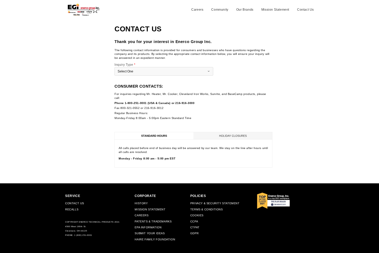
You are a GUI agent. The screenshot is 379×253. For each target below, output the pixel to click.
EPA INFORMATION (148, 227)
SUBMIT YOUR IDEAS (150, 233)
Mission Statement (275, 9)
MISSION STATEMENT (150, 209)
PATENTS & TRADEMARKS (153, 221)
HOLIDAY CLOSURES (233, 135)
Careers (197, 9)
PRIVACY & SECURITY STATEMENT (215, 203)
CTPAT (195, 227)
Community (219, 9)
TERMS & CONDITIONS (206, 209)
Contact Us (305, 9)
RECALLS (71, 209)
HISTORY (141, 203)
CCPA (194, 221)
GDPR (194, 233)
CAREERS (141, 215)
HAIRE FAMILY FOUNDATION (155, 239)
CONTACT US (74, 203)
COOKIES (197, 215)
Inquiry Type (124, 64)
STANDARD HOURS (154, 135)
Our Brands (244, 9)
